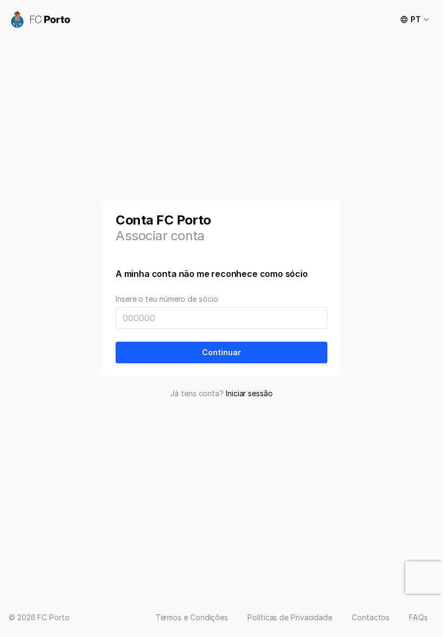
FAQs (418, 617)
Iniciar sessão (249, 393)
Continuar (221, 352)
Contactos (371, 617)
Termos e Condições (192, 617)
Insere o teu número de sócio (167, 299)
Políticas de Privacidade (289, 617)
